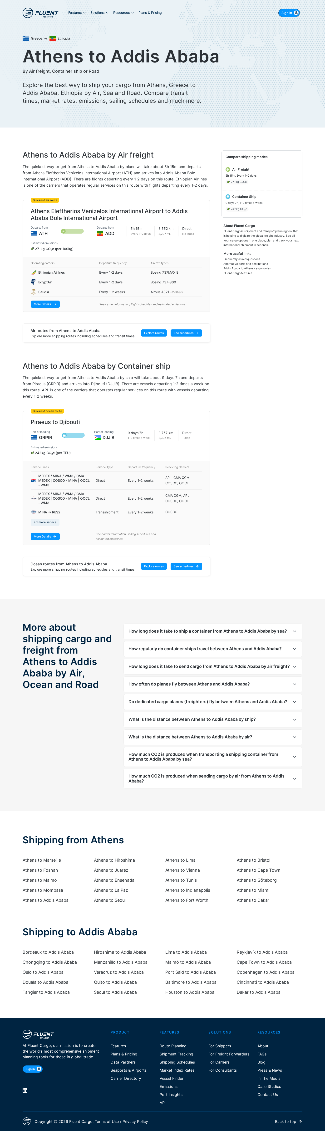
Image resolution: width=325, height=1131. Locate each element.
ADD (109, 233)
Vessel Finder (171, 1078)
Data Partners (123, 1062)
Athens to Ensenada (114, 880)
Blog (261, 1062)
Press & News (269, 1070)
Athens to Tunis (181, 880)
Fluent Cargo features (237, 273)
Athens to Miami (253, 890)
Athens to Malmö (40, 880)
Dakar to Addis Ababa (259, 992)
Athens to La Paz (111, 890)
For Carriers (219, 1062)
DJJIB (108, 437)
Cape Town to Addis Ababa (264, 962)
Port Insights (171, 1094)
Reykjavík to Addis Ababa (262, 952)
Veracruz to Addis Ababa (119, 972)
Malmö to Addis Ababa (188, 962)
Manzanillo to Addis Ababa (121, 962)
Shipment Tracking (176, 1054)
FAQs (261, 1054)
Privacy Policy (135, 1121)
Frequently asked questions (241, 259)
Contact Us (267, 1094)
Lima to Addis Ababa (186, 952)
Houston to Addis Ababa (189, 992)
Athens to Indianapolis (187, 890)
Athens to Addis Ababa (46, 900)
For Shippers (219, 1046)
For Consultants (222, 1070)
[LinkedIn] (25, 1090)
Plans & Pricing (124, 1054)
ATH (43, 233)
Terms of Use (107, 1121)
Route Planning (173, 1046)
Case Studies (269, 1086)
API (163, 1102)
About (262, 1046)
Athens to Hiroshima (114, 860)
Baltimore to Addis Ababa (191, 982)
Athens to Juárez (111, 870)
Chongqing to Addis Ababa (50, 962)
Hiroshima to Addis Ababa (120, 952)
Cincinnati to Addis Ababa (263, 982)
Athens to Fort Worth (186, 900)
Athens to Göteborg (257, 880)
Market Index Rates (177, 1070)
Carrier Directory (126, 1078)
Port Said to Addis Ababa (190, 972)
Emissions (168, 1086)
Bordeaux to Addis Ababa (48, 952)
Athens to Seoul (110, 900)
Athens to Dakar (253, 900)
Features (118, 1046)
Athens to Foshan (40, 870)
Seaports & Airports (129, 1070)
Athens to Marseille (42, 860)
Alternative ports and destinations (245, 264)
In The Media (269, 1078)
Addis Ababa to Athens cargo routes (247, 268)
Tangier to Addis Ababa (46, 992)
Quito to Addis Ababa (115, 982)
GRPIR (45, 437)
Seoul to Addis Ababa (115, 992)
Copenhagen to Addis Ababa (266, 972)
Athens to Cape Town (259, 870)
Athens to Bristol (253, 860)
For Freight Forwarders (228, 1054)
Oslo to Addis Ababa (43, 972)
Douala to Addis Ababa (45, 982)
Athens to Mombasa (43, 890)
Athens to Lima (180, 860)
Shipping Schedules (177, 1062)
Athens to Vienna (182, 870)
